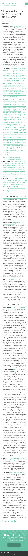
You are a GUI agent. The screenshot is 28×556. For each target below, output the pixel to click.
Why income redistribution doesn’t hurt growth (13, 473)
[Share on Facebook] (2, 521)
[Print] (15, 521)
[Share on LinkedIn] (8, 521)
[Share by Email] (12, 521)
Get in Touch (14, 545)
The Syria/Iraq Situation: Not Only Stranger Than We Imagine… (14, 459)
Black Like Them (17, 369)
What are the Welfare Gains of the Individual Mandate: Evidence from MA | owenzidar (15, 198)
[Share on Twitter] (5, 521)
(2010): (8, 99)
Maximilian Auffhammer (8, 192)
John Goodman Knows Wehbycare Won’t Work (13, 223)
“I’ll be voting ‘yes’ (16, 279)
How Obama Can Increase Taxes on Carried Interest (14, 308)
